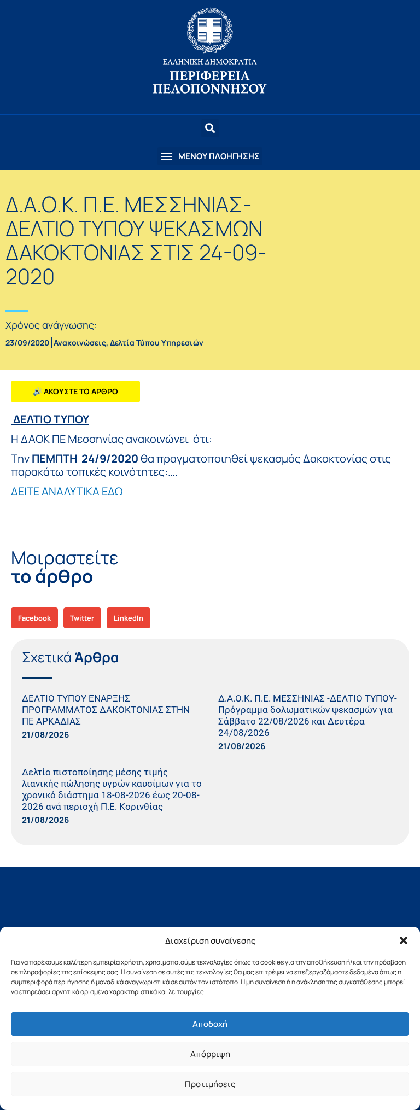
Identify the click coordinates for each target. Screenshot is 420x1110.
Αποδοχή (210, 1024)
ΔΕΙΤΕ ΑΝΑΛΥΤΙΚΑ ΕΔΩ (66, 491)
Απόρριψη (210, 1054)
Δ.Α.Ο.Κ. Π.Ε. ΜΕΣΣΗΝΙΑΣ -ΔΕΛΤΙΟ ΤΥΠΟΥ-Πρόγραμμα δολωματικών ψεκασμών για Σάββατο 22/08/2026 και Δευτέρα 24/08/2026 (307, 715)
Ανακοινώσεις (80, 342)
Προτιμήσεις (210, 1084)
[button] (403, 940)
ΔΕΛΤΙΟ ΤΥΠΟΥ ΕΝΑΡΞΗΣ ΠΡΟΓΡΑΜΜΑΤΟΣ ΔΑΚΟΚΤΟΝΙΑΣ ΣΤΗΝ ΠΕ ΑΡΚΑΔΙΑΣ (106, 710)
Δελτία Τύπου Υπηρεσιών (156, 342)
